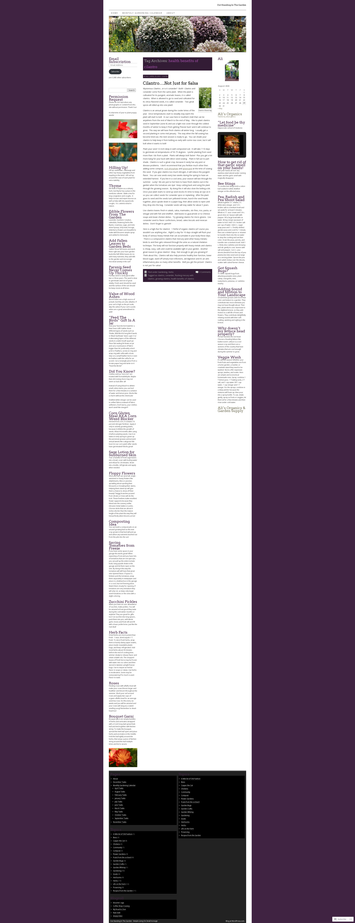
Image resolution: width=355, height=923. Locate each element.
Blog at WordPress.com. (235, 921)
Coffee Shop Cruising (121, 906)
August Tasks (120, 791)
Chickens (116, 844)
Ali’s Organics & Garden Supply (231, 409)
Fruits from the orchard (122, 857)
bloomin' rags (118, 902)
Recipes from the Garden (123, 891)
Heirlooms (117, 877)
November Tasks (119, 822)
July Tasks (118, 801)
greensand (187, 168)
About (171, 13)
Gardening (162, 272)
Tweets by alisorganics (226, 116)
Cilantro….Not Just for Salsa (170, 83)
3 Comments (205, 272)
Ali (147, 76)
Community (117, 847)
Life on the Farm (119, 884)
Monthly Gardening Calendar (142, 13)
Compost (116, 851)
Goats (115, 874)
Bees (115, 837)
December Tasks (119, 782)
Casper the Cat (119, 841)
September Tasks (121, 818)
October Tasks (120, 815)
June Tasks (119, 805)
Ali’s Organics (230, 114)
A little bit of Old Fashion (122, 834)
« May (220, 108)
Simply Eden (117, 916)
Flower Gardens (119, 854)
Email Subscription (120, 60)
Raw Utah (116, 912)
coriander (169, 275)
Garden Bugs (118, 861)
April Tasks (119, 788)
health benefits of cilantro (182, 278)
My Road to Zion (119, 909)
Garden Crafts (118, 864)
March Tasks (119, 808)
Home (114, 13)
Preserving (117, 887)
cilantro (161, 275)
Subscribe (115, 71)
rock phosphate (171, 168)
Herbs (171, 272)
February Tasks (121, 795)
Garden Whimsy (119, 867)
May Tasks (119, 811)
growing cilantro (162, 278)
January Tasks (120, 798)
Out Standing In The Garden (231, 5)
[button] (225, 147)
